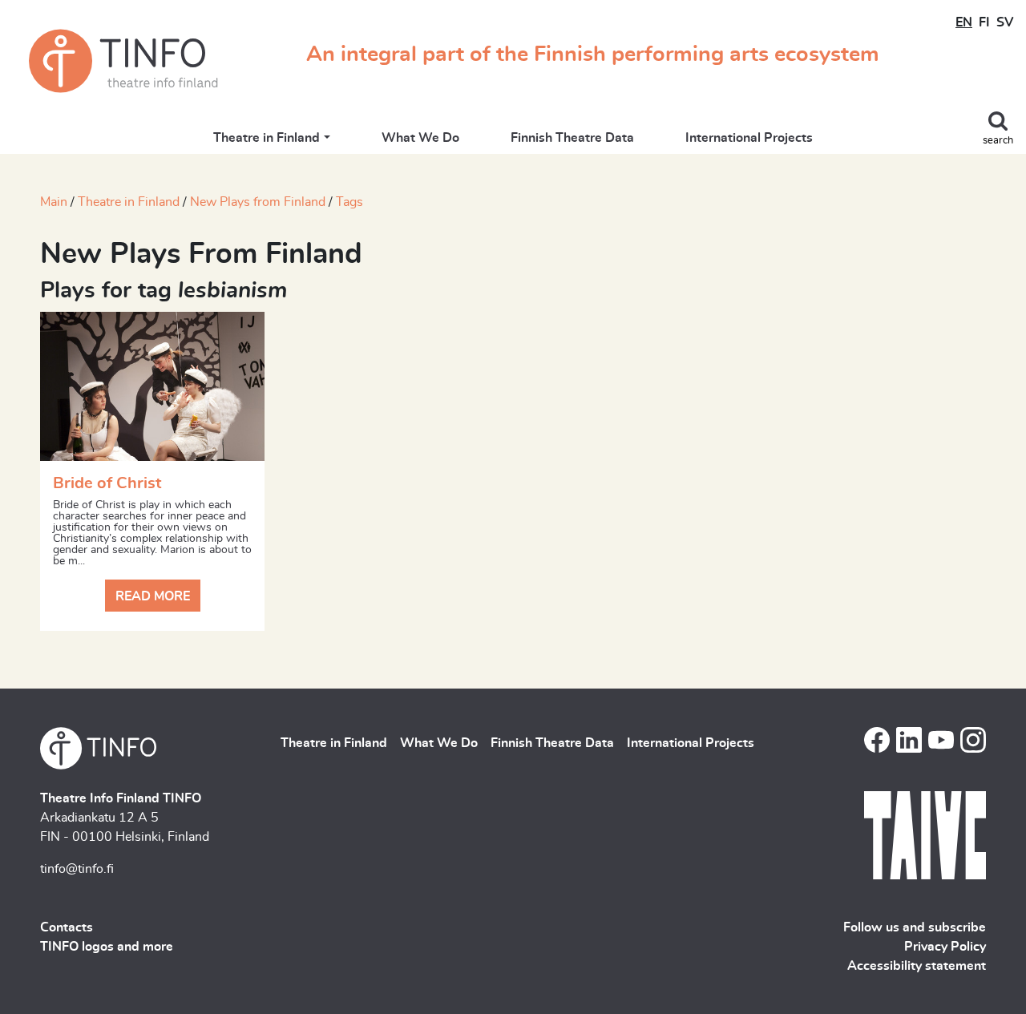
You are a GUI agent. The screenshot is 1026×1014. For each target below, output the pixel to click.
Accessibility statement (916, 965)
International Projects (749, 137)
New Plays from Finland (257, 202)
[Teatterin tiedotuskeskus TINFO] (123, 61)
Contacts (66, 927)
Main (53, 202)
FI (984, 22)
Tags (349, 202)
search (998, 140)
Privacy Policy (945, 946)
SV (1004, 22)
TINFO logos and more (106, 946)
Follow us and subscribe (914, 927)
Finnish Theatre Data (572, 137)
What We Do (420, 137)
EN (963, 22)
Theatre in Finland (266, 137)
